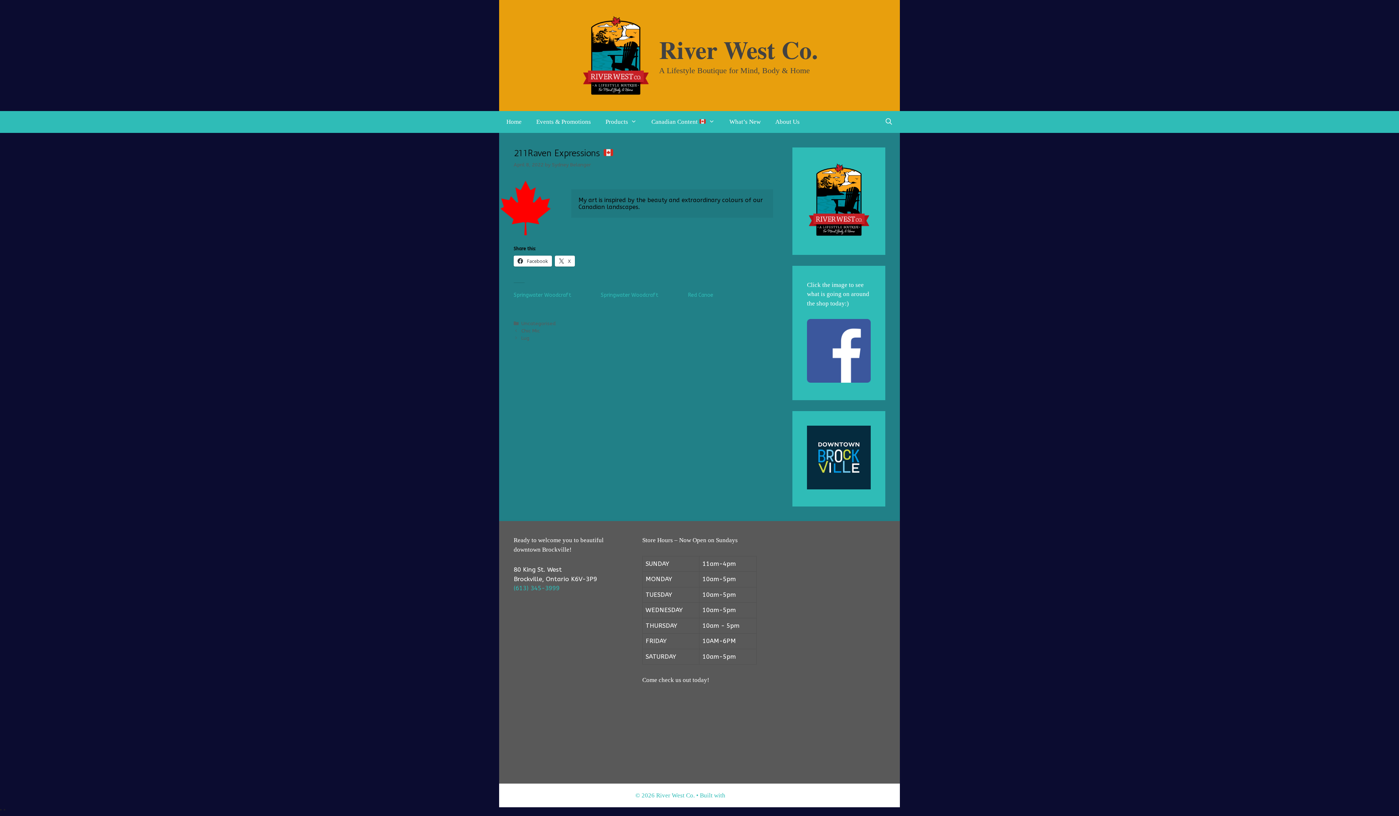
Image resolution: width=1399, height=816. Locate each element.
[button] (636, 122)
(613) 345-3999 (537, 588)
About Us (787, 121)
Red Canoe (700, 295)
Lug (525, 338)
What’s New (745, 121)
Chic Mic (530, 331)
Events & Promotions (563, 121)
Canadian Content (675, 121)
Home (514, 121)
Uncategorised (538, 323)
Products (617, 121)
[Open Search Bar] (888, 122)
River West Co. (738, 49)
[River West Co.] (615, 55)
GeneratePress (745, 795)
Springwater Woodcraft (542, 295)
